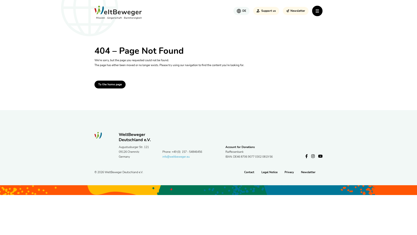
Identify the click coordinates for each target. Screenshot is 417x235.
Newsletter (297, 11)
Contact (249, 172)
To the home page (110, 84)
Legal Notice (269, 172)
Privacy (289, 172)
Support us (268, 11)
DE (244, 11)
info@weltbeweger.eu (176, 157)
